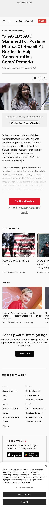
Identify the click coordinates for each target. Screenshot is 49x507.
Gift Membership (33, 395)
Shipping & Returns (34, 413)
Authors (6, 413)
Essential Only (24, 495)
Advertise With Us (10, 408)
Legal (28, 404)
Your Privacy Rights (34, 400)
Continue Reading (24, 201)
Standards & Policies (35, 417)
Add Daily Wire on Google (26, 123)
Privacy (5, 426)
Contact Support (33, 391)
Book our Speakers (10, 417)
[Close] (46, 466)
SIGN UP (42, 21)
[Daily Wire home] (24, 21)
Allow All (24, 502)
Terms (5, 422)
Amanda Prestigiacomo (12, 68)
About (5, 404)
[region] (24, 484)
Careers (29, 386)
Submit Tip (25, 354)
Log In (24, 212)
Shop (4, 395)
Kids (4, 400)
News (5, 386)
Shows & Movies (9, 391)
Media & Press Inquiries (36, 408)
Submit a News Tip (34, 422)
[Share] (44, 78)
